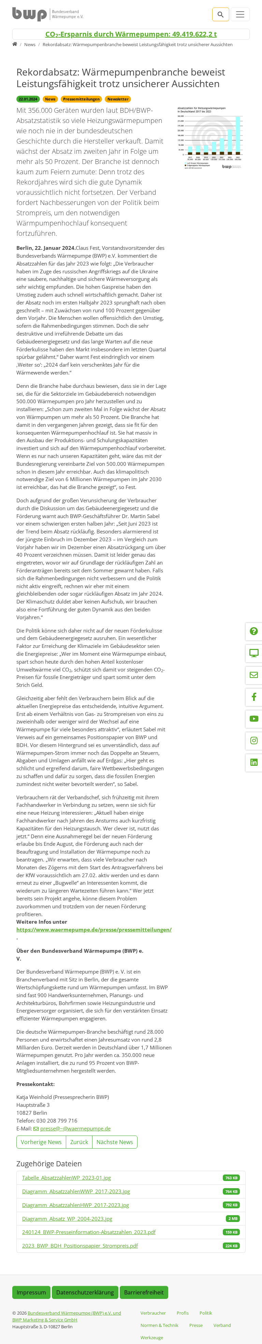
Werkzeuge (152, 1337)
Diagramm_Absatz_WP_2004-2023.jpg (67, 1218)
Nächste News (115, 1142)
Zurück (79, 1142)
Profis (183, 1313)
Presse (196, 1325)
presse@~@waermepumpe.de (75, 1128)
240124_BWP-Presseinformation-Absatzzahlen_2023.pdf (89, 1231)
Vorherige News (41, 1142)
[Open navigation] (240, 14)
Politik (206, 1313)
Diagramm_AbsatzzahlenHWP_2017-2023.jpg (75, 1205)
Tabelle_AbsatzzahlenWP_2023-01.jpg (66, 1177)
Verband (222, 1325)
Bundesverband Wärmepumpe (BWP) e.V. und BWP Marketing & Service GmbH (66, 1316)
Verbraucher (153, 1313)
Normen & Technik (159, 1325)
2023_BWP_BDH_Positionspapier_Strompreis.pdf (80, 1245)
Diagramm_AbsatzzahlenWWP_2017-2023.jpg (76, 1191)
